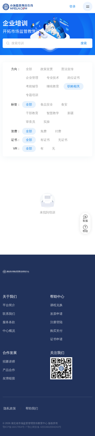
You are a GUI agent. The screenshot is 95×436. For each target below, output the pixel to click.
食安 (64, 104)
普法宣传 (67, 69)
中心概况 (9, 330)
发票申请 (56, 313)
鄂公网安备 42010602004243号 (44, 427)
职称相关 (73, 86)
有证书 (45, 140)
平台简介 (9, 305)
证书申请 (56, 339)
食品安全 (46, 104)
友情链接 (9, 378)
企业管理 (32, 77)
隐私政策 (10, 408)
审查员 (30, 121)
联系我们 (9, 313)
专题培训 (32, 95)
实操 (47, 121)
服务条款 (9, 322)
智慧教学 (53, 113)
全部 (29, 69)
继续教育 (53, 86)
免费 (43, 131)
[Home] (20, 6)
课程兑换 (56, 305)
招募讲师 (9, 361)
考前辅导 (32, 86)
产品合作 (9, 370)
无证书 (62, 140)
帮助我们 (32, 408)
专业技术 (53, 77)
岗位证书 (73, 77)
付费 (58, 131)
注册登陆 (56, 322)
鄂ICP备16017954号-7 (15, 427)
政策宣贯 (46, 69)
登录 (72, 6)
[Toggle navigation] (87, 6)
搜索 (84, 43)
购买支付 (56, 330)
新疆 (70, 113)
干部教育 (32, 113)
